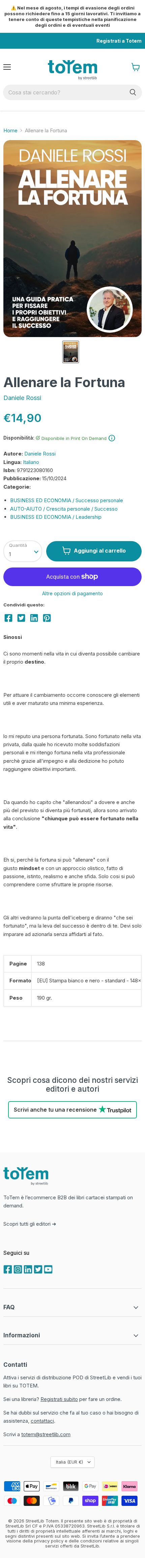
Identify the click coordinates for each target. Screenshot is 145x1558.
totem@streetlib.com (45, 1434)
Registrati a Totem (119, 41)
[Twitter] (37, 1268)
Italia (69, 1462)
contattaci (42, 1421)
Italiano (31, 462)
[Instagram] (17, 1268)
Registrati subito (59, 1399)
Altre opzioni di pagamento (72, 593)
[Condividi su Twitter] (21, 618)
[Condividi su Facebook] (8, 618)
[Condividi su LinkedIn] (34, 618)
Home (10, 130)
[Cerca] (133, 92)
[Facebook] (7, 1268)
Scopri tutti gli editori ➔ (29, 1224)
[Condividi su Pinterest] (47, 618)
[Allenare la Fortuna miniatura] (70, 352)
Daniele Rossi (22, 397)
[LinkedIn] (27, 1268)
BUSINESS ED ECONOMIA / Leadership (56, 517)
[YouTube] (47, 1268)
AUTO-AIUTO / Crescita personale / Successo (64, 509)
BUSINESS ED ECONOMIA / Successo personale (66, 500)
